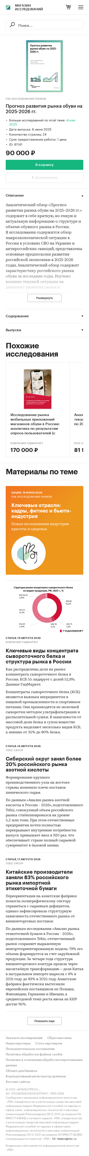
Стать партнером (48, 1043)
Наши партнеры (18, 1043)
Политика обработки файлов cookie (34, 1054)
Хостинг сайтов (18, 1082)
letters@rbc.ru (67, 1138)
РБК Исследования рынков (26, 99)
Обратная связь (59, 1038)
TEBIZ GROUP (15, 750)
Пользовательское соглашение (30, 1049)
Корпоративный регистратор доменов (36, 1076)
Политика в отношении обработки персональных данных (44, 1062)
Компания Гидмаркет (26, 443)
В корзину (44, 165)
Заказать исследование (24, 1038)
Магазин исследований (29, 7)
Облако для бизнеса (21, 1071)
